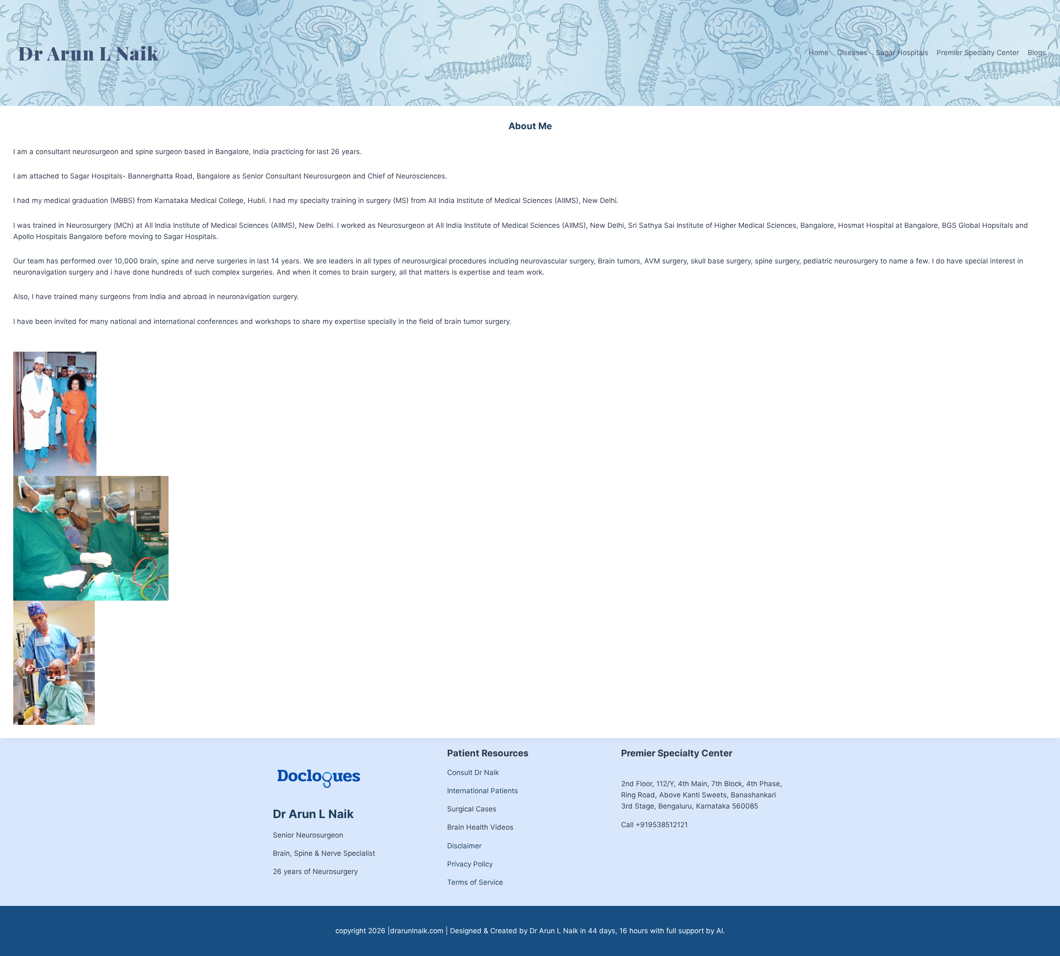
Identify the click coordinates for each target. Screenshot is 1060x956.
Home (819, 52)
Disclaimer (464, 846)
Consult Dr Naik (473, 772)
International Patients (482, 791)
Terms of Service (475, 882)
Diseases (852, 52)
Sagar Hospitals (902, 52)
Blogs (1037, 52)
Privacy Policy (470, 864)
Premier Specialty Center (978, 52)
